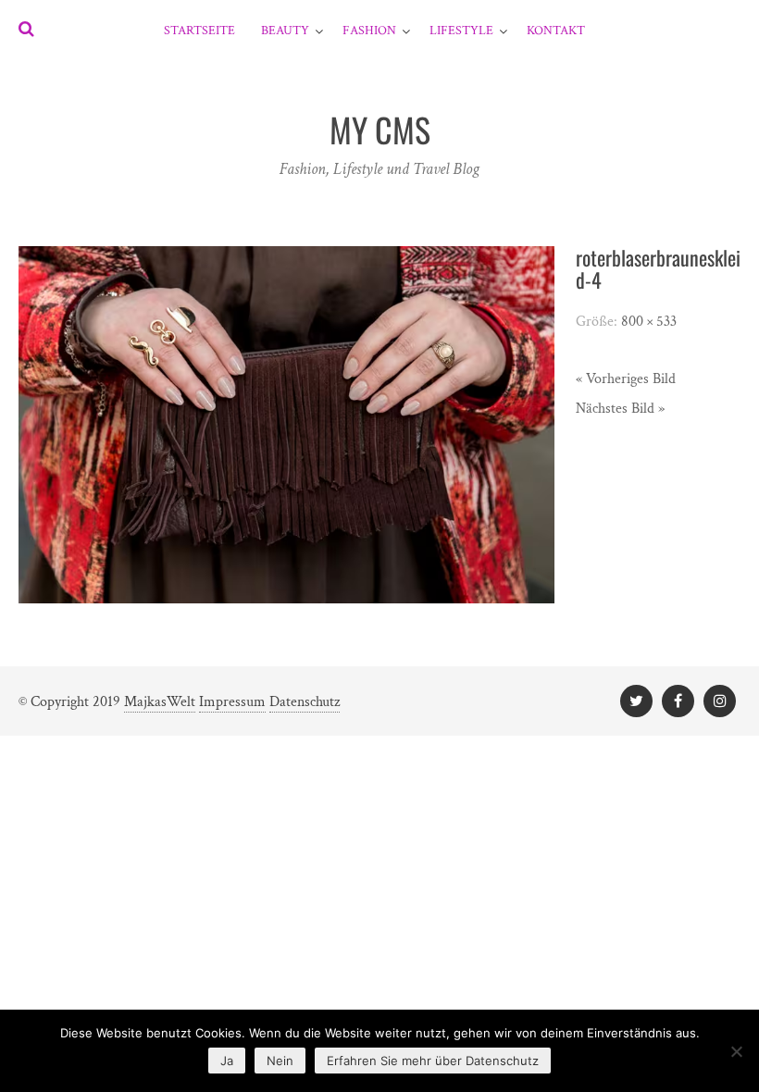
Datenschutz (304, 702)
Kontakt (556, 30)
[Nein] (736, 1051)
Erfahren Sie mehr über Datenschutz (433, 1060)
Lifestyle (461, 30)
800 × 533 (649, 321)
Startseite (199, 30)
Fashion (369, 30)
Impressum (232, 702)
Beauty (285, 30)
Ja (226, 1060)
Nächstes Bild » (620, 408)
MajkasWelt (159, 702)
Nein (280, 1060)
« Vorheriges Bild (626, 379)
